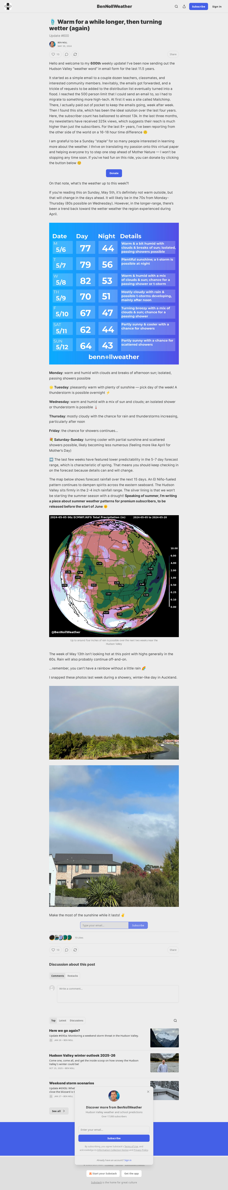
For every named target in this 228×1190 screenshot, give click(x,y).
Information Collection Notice (113, 1150)
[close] (148, 1092)
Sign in (217, 6)
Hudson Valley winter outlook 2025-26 (82, 1055)
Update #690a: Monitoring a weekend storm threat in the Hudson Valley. (94, 1035)
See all (56, 1111)
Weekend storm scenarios (71, 1083)
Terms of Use (131, 1146)
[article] (114, 1038)
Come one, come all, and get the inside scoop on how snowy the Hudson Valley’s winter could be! (93, 1062)
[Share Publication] (184, 6)
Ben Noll (63, 42)
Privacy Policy (141, 1150)
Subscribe (198, 6)
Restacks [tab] (73, 975)
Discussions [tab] (76, 1020)
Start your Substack (104, 1173)
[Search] (176, 6)
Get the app (131, 1173)
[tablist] (64, 975)
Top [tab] (53, 1020)
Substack (96, 1182)
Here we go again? (64, 1031)
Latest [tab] (62, 1020)
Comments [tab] (57, 975)
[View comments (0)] (66, 54)
